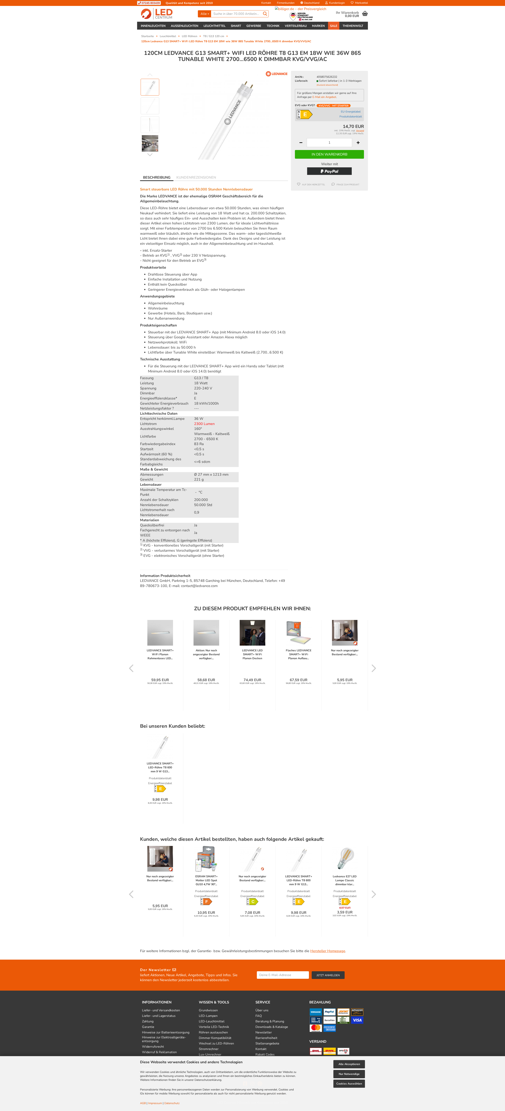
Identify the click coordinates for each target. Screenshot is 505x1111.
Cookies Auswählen (349, 1084)
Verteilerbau (296, 26)
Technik (273, 26)
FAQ (258, 1016)
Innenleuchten (153, 26)
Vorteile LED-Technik (214, 1027)
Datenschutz (172, 1103)
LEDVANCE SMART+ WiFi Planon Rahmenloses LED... (160, 654)
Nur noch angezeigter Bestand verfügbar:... (344, 652)
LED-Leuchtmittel (211, 1021)
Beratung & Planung (269, 1021)
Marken (318, 26)
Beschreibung (156, 177)
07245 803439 (150, 3)
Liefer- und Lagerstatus (159, 1016)
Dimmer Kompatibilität (215, 1038)
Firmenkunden (286, 3)
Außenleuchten (184, 26)
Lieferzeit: (301, 81)
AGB (143, 1103)
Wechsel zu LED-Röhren (216, 1043)
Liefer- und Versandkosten (161, 1010)
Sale (333, 26)
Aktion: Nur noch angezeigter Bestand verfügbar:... (206, 654)
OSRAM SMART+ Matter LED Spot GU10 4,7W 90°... (206, 880)
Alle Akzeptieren (349, 1064)
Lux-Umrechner (210, 1055)
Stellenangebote (267, 1043)
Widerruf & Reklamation (159, 1052)
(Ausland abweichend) (327, 84)
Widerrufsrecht (153, 1047)
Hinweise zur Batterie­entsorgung (165, 1032)
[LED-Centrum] (166, 14)
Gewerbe (253, 26)
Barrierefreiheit (266, 1038)
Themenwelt (353, 26)
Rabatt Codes (265, 1055)
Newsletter (263, 1032)
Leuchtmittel (214, 26)
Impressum (155, 1103)
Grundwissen (208, 1010)
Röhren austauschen (213, 1032)
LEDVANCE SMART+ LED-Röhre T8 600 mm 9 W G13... (160, 767)
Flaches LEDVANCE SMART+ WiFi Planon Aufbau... (298, 654)
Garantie (148, 1027)
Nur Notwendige (349, 1074)
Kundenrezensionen (196, 177)
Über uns (261, 1010)
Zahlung (147, 1021)
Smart (236, 26)
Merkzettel (361, 3)
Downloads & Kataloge (271, 1027)
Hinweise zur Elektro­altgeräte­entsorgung (164, 1039)
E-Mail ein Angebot (324, 97)
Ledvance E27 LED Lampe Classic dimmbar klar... (345, 880)
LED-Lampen (208, 1016)
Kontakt (266, 3)
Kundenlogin (336, 3)
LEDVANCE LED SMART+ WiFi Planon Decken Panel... (252, 654)
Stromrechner (209, 1049)
